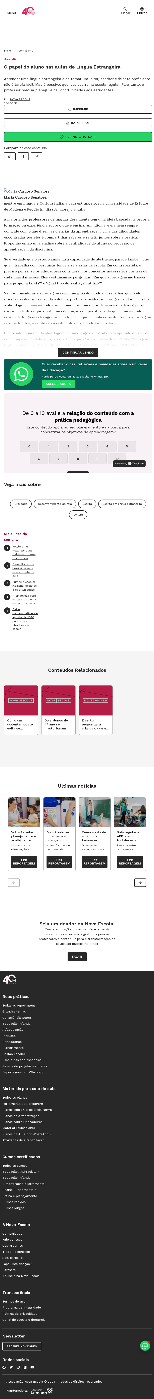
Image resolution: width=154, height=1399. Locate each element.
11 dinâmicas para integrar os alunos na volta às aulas (21, 599)
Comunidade (12, 1233)
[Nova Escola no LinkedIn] (25, 1367)
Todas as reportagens (18, 1005)
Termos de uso (13, 1301)
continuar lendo (78, 352)
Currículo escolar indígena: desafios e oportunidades (21, 585)
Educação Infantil (16, 1023)
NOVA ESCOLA (20, 99)
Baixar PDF (80, 123)
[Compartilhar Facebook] (23, 156)
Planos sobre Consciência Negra (27, 1110)
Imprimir (80, 109)
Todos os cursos (14, 1165)
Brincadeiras (12, 1042)
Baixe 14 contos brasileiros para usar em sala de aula (20, 569)
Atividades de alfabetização (23, 1140)
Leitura (78, 514)
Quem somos (12, 1245)
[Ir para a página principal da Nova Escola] (29, 11)
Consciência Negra (16, 1017)
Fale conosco (12, 1239)
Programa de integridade (21, 1307)
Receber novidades (22, 1346)
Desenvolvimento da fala (55, 503)
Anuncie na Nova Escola (21, 1276)
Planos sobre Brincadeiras (22, 1122)
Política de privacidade (19, 1314)
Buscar (125, 13)
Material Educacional (18, 1128)
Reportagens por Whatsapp (23, 1072)
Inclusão (9, 1036)
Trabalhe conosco (16, 1252)
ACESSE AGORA (58, 384)
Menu (11, 13)
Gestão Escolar (13, 1054)
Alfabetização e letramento (23, 1184)
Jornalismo (25, 50)
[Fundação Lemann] (42, 1390)
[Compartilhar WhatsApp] (10, 156)
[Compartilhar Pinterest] (36, 156)
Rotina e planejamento (19, 1196)
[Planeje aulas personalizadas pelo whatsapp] (145, 1345)
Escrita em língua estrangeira (122, 503)
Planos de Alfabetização (20, 1116)
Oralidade (20, 503)
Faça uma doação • (17, 1264)
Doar (77, 957)
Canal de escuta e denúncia (24, 1319)
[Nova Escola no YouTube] (32, 1367)
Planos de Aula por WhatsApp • (26, 1134)
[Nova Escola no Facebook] (4, 1367)
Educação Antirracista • (20, 1171)
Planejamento (13, 1048)
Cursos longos (13, 1208)
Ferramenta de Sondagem (22, 1104)
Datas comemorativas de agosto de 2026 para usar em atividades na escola (22, 619)
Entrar (142, 13)
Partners (9, 1270)
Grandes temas (14, 1011)
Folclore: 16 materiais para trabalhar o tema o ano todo (21, 552)
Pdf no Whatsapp (80, 137)
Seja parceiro (12, 1258)
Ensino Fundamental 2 (19, 1190)
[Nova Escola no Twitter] (11, 1367)
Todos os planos (14, 1097)
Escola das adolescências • (23, 1060)
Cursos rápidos (14, 1202)
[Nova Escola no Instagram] (18, 1367)
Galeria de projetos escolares (24, 1066)
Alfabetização (12, 1029)
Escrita (87, 503)
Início (7, 50)
